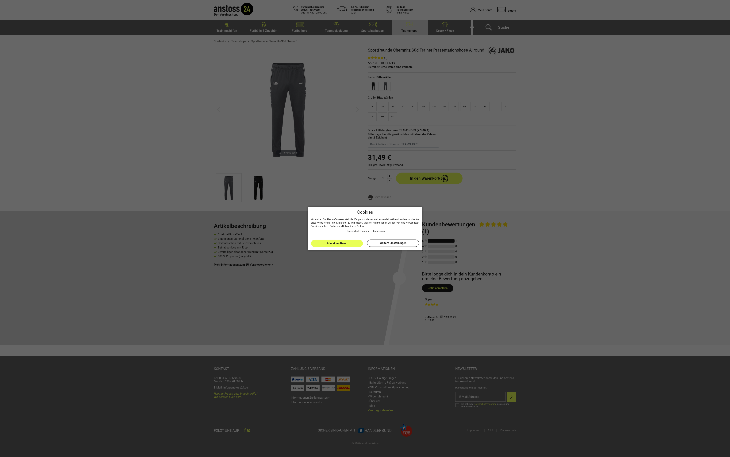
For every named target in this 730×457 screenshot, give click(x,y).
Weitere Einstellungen (393, 242)
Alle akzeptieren (337, 243)
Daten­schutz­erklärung (358, 231)
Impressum (379, 231)
